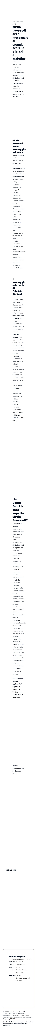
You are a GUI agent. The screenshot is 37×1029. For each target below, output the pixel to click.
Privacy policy (15, 1015)
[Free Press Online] (26, 2)
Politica (21, 959)
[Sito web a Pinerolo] (13, 1019)
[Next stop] (18, 272)
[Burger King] (18, 757)
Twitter (15, 692)
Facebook (16, 689)
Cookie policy (25, 1015)
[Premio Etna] (18, 441)
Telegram (16, 697)
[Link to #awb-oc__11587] (6, 4)
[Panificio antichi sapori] (18, 433)
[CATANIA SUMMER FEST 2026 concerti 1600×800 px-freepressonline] (18, 425)
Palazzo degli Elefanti (19, 972)
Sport (21, 962)
